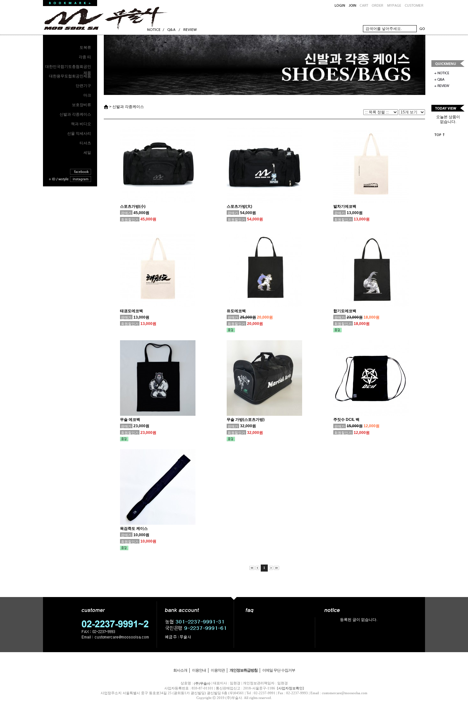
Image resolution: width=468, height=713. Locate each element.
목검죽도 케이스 (134, 528)
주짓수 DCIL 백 (346, 419)
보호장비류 (81, 105)
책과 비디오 (81, 124)
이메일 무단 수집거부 (278, 670)
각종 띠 (85, 57)
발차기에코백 (344, 206)
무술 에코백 (130, 419)
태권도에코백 (131, 311)
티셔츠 (85, 143)
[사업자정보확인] (290, 688)
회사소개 (180, 670)
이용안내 (199, 670)
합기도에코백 (344, 311)
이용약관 (218, 670)
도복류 (85, 47)
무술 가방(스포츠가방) (246, 419)
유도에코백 (236, 311)
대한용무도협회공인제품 (70, 76)
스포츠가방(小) (132, 206)
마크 (87, 95)
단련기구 (83, 85)
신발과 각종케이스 (75, 114)
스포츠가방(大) (239, 206)
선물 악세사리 (79, 133)
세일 (87, 152)
